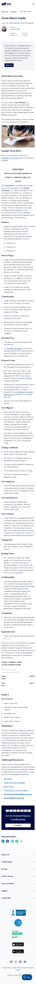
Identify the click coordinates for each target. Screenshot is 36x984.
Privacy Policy (6, 968)
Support (4, 891)
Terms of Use (17, 968)
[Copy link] (21, 842)
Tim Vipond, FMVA (15, 29)
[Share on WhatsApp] (16, 842)
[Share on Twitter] (12, 842)
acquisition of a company (10, 158)
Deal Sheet (8, 779)
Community (6, 898)
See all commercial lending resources (18, 794)
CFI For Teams (7, 876)
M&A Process (9, 786)
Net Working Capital (14, 348)
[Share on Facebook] (7, 842)
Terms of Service (28, 968)
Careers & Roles (7, 884)
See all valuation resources (14, 798)
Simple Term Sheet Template (14, 783)
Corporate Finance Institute (6, 4)
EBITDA (29, 378)
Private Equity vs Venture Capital (15, 790)
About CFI (5, 855)
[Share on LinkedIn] (3, 842)
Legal (18, 970)
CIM (20, 378)
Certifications (6, 862)
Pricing (4, 869)
